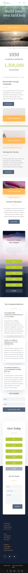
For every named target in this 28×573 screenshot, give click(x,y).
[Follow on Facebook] (5, 556)
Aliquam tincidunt (8, 527)
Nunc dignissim (7, 536)
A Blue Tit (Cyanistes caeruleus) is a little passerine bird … (11, 342)
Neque (5, 534)
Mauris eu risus (7, 529)
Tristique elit (6, 548)
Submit (17, 506)
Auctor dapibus (7, 546)
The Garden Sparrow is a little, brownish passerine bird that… (12, 369)
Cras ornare (6, 539)
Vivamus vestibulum (8, 550)
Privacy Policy (6, 565)
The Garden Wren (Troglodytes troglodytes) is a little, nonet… (13, 314)
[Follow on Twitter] (10, 556)
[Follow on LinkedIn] (14, 556)
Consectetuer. (7, 525)
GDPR (13, 567)
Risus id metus (7, 537)
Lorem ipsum (7, 523)
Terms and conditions (17, 565)
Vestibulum (6, 544)
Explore (8, 104)
